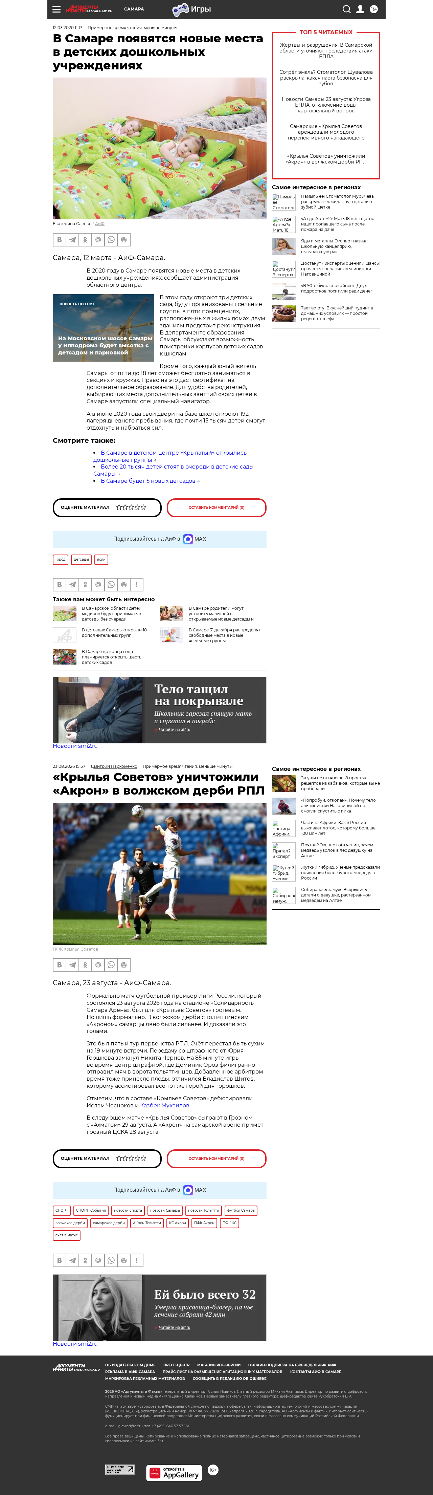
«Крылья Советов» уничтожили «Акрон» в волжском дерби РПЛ (326, 159)
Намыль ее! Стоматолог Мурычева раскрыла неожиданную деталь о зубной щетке (337, 202)
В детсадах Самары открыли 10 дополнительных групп (114, 632)
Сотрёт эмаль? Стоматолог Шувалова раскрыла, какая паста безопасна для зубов (326, 78)
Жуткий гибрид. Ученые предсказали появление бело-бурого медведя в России (340, 873)
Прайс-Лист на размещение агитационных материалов (222, 1372)
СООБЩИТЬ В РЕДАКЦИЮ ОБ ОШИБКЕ (230, 1379)
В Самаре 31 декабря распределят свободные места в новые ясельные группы (224, 635)
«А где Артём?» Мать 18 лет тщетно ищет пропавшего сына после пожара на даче (337, 224)
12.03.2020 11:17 (67, 27)
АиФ (100, 223)
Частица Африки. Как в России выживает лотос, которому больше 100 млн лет (338, 828)
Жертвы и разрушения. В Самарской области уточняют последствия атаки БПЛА (326, 51)
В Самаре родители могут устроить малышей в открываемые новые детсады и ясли (207, 616)
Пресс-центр (176, 1365)
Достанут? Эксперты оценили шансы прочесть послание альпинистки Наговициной (340, 269)
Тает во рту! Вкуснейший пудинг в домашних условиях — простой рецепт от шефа (337, 313)
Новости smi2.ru (75, 746)
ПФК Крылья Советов (75, 949)
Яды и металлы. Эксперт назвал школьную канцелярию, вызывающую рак (334, 246)
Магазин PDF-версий (219, 1365)
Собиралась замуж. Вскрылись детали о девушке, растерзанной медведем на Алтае (336, 895)
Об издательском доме (130, 1365)
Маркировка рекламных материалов (145, 1379)
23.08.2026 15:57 (69, 766)
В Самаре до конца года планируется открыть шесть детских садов (111, 657)
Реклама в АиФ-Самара (130, 1372)
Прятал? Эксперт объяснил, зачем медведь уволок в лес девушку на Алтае (337, 850)
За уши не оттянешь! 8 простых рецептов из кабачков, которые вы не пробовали (340, 783)
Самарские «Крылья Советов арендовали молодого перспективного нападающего (326, 132)
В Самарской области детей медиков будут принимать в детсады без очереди (111, 614)
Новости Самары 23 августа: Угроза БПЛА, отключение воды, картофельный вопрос (326, 105)
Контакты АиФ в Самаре (315, 1372)
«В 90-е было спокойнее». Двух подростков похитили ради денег (336, 288)
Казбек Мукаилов (164, 1105)
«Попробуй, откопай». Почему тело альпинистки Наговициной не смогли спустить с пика (338, 806)
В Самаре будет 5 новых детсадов (148, 481)
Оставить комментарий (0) (217, 507)
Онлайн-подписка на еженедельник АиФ (292, 1365)
